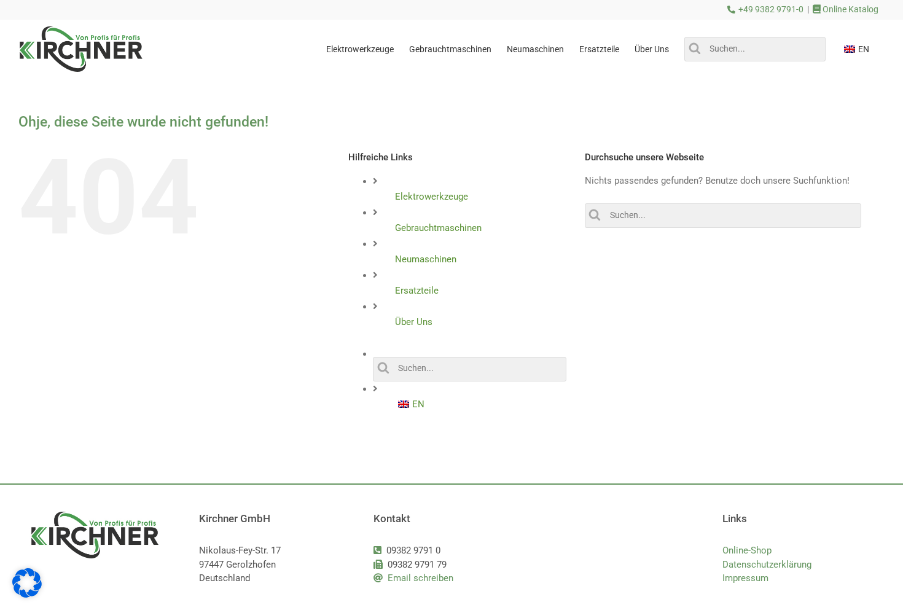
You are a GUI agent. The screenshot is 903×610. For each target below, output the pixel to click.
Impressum (745, 578)
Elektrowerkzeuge (431, 196)
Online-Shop (747, 550)
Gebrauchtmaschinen (438, 227)
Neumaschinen (425, 259)
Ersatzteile (417, 290)
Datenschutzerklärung (766, 564)
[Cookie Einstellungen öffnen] (27, 594)
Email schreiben (420, 578)
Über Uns (413, 321)
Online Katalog (849, 9)
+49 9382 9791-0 (770, 9)
